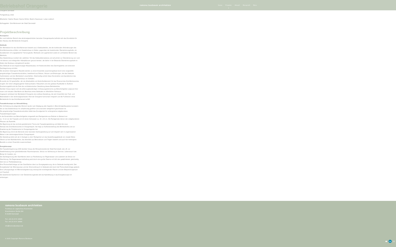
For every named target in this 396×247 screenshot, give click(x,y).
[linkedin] (390, 241)
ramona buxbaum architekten (155, 5)
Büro (255, 5)
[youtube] (386, 241)
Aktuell (237, 5)
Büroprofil (246, 5)
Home (220, 5)
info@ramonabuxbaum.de (14, 226)
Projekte (228, 5)
